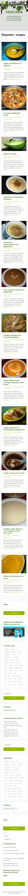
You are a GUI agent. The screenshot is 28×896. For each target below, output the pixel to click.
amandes (6, 649)
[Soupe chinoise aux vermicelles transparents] (14, 415)
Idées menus (9, 119)
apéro (12, 649)
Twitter (7, 836)
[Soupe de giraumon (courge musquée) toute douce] (14, 368)
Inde (17, 665)
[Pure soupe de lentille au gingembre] (14, 277)
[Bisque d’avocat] (14, 144)
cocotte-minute (7, 657)
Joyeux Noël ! (13, 721)
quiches (15, 678)
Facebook (7, 839)
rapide (20, 678)
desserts (12, 660)
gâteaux (12, 665)
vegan (9, 684)
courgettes (15, 657)
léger (5, 668)
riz (5, 681)
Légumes (11, 668)
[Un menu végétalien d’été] (14, 97)
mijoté (11, 670)
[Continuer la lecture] (14, 79)
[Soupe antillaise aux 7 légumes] (14, 51)
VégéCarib (14, 12)
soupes (9, 681)
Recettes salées (7, 69)
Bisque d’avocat (10, 154)
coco (19, 654)
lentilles (21, 665)
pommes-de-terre (16, 676)
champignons (7, 654)
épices (14, 684)
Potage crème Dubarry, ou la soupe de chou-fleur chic (13, 531)
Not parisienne (7, 729)
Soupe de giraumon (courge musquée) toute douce (14, 382)
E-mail (6, 604)
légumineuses (18, 668)
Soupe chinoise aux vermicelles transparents (14, 429)
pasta (15, 673)
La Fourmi (8, 68)
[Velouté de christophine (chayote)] (14, 185)
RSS (6, 833)
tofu (14, 681)
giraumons (18, 662)
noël (16, 670)
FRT (19, 893)
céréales (6, 660)
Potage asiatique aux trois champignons (12, 336)
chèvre (14, 654)
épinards (20, 684)
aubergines (7, 652)
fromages (6, 662)
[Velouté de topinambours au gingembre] (14, 230)
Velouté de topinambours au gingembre (11, 244)
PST (5, 678)
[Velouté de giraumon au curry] (14, 564)
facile (18, 660)
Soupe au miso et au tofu (14, 473)
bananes (14, 652)
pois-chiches (7, 676)
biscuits (20, 652)
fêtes (12, 662)
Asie (17, 649)
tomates (19, 681)
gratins (6, 665)
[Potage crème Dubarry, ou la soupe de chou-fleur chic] (14, 509)
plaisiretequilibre (8, 734)
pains (10, 673)
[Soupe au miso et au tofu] (14, 461)
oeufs (20, 670)
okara (5, 673)
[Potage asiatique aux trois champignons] (14, 323)
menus (6, 670)
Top (5, 684)
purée (9, 678)
